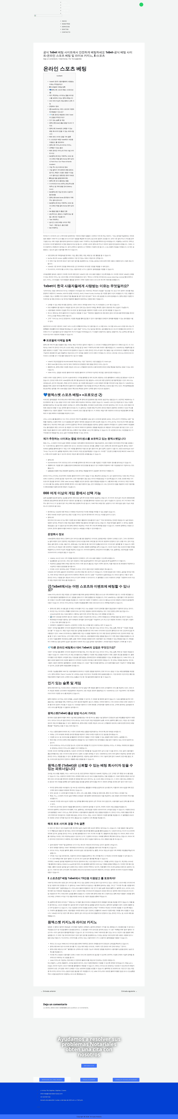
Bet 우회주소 (53, 228)
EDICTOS (65, 10)
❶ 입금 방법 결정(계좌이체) (58, 178)
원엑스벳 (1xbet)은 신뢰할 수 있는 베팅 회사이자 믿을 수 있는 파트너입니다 (61, 131)
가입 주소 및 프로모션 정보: (58, 167)
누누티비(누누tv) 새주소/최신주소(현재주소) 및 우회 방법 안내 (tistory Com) (61, 186)
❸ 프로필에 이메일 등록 (57, 87)
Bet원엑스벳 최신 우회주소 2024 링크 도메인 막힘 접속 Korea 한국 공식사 (61, 205)
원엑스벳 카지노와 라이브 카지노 (60, 145)
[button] (89, 18)
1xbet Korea (63, 59)
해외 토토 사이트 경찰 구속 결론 (60, 137)
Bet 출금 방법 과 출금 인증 (58, 211)
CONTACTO (66, 13)
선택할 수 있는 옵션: (56, 148)
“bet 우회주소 (54, 219)
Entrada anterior (48, 991)
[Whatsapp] (141, 5)
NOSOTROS (66, 5)
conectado (63, 1008)
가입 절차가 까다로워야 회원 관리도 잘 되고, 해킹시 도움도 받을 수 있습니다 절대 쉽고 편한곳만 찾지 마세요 (61, 172)
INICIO (64, 2)
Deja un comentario (50, 59)
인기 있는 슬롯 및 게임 (57, 120)
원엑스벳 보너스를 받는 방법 (59, 181)
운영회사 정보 (54, 106)
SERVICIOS (66, 8)
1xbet (80, 356)
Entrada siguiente (129, 991)
